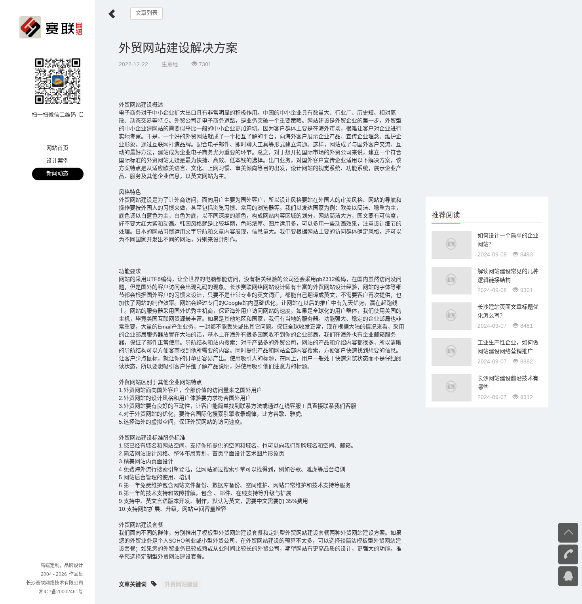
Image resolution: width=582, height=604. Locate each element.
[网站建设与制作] (51, 27)
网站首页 (57, 148)
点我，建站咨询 (552, 575)
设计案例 (57, 160)
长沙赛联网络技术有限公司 (54, 583)
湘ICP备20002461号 (61, 591)
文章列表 (146, 13)
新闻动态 (57, 173)
